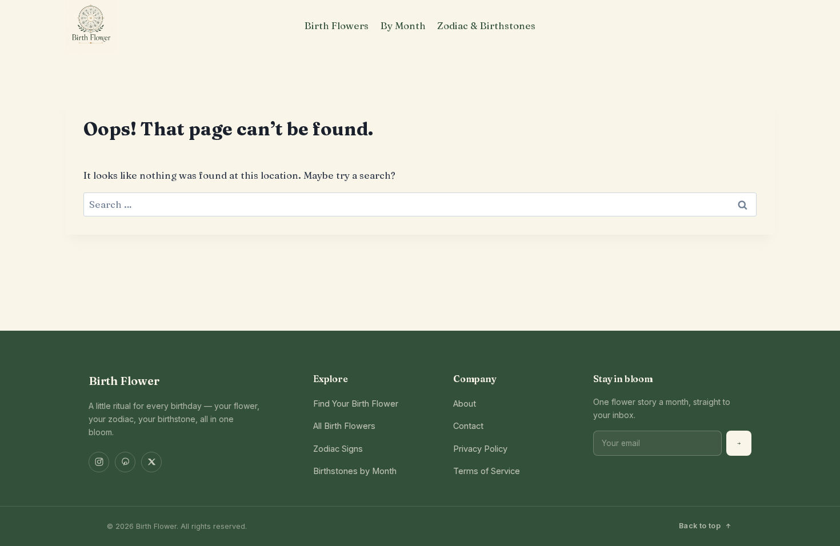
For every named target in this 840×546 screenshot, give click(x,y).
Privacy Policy (480, 448)
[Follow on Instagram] (99, 462)
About (464, 403)
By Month (403, 25)
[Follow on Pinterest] (125, 462)
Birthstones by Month (355, 471)
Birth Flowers (337, 25)
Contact (468, 426)
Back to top (700, 525)
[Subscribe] (738, 443)
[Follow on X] (151, 462)
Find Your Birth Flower (355, 403)
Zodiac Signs (338, 448)
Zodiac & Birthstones (486, 25)
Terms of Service (486, 471)
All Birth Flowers (344, 426)
